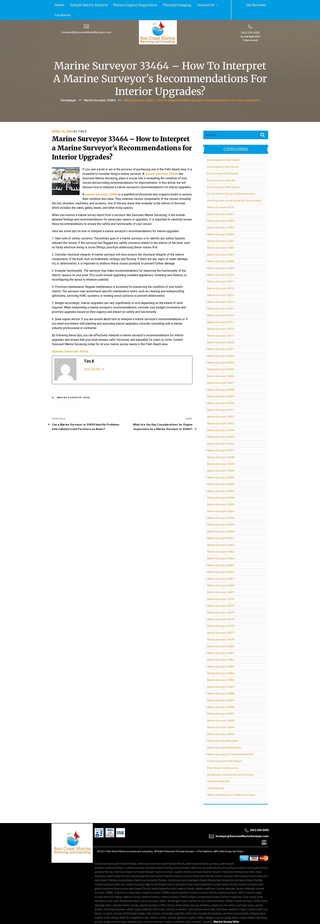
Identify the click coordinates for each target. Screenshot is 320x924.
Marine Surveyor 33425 (220, 358)
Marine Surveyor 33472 (220, 595)
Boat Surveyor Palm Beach (222, 162)
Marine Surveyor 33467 (220, 568)
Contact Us (160, 4)
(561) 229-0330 (250, 22)
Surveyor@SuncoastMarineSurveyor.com (86, 21)
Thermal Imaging (140, 4)
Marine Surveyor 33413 (220, 284)
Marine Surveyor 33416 (220, 304)
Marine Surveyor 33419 (220, 324)
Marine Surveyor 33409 (220, 257)
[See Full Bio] (103, 358)
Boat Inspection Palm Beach (223, 149)
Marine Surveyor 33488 (220, 682)
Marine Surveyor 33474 (220, 608)
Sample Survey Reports (77, 4)
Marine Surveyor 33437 (220, 439)
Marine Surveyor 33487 (220, 676)
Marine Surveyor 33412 (220, 277)
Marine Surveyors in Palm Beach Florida (230, 743)
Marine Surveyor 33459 (220, 514)
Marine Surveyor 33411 (220, 270)
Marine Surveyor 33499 (220, 716)
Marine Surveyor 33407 (220, 243)
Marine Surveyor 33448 (220, 486)
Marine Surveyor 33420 (220, 331)
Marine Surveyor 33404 (220, 223)
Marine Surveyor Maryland (222, 730)
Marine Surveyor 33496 (220, 696)
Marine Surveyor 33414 (220, 291)
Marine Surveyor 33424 (220, 352)
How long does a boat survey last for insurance (234, 189)
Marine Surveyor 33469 (220, 581)
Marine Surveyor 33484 (220, 662)
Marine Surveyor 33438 (220, 446)
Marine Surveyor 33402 (220, 210)
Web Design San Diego (231, 840)
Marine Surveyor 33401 (220, 203)
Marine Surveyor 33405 (220, 230)
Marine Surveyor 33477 (220, 622)
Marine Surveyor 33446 (220, 473)
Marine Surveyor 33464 (99, 89)
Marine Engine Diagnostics (110, 4)
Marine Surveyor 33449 (220, 493)
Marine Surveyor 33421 (220, 338)
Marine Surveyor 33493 (220, 689)
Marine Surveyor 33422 (220, 345)
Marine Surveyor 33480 (220, 635)
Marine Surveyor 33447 (220, 480)
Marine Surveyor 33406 (220, 237)
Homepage (68, 89)
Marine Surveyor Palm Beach (224, 736)
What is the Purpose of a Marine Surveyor (231, 784)
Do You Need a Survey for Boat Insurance (231, 183)
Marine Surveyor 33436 (220, 432)
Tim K (82, 121)
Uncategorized (215, 777)
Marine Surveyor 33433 (220, 412)
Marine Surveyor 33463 (220, 541)
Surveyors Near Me (218, 770)
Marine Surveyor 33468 (220, 574)
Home (56, 4)
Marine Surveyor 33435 (220, 426)
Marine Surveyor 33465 (220, 554)
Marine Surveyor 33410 (220, 264)
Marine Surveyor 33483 (220, 655)
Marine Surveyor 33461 (220, 527)
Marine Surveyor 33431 (220, 399)
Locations (178, 4)
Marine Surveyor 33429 (220, 385)
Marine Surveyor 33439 (220, 453)
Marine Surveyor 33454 (220, 500)
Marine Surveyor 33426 (220, 365)
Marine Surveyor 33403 (220, 216)
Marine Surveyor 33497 (220, 703)
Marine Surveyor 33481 (220, 642)
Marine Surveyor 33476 (220, 615)
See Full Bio (92, 358)
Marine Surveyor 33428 (220, 378)
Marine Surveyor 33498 (220, 709)
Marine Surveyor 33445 (220, 466)
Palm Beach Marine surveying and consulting (129, 840)
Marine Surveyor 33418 (220, 318)
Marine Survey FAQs (226, 911)
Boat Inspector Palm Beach (223, 156)
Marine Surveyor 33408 (220, 250)
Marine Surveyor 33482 (220, 649)
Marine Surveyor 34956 (220, 723)
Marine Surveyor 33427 (220, 372)
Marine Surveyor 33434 (220, 419)
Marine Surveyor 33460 (220, 520)
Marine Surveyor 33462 (220, 534)
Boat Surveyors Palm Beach (223, 176)
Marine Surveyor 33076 (220, 196)
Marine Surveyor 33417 (220, 311)
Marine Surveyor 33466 (220, 561)
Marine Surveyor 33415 (220, 297)
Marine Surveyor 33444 (220, 460)
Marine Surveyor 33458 (220, 507)
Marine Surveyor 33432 (220, 406)
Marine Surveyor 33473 (220, 601)
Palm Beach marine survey (222, 757)
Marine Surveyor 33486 (220, 669)
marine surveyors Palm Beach (224, 750)
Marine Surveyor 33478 (220, 628)
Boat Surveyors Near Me (221, 169)
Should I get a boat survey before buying (230, 763)
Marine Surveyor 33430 (220, 392)
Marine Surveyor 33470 (220, 588)
